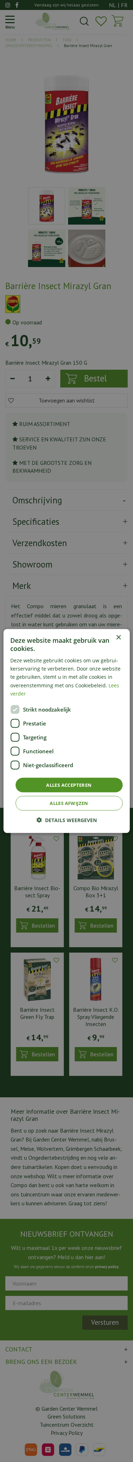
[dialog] (66, 731)
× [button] (118, 637)
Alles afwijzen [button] (69, 803)
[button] (67, 820)
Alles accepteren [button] (69, 784)
